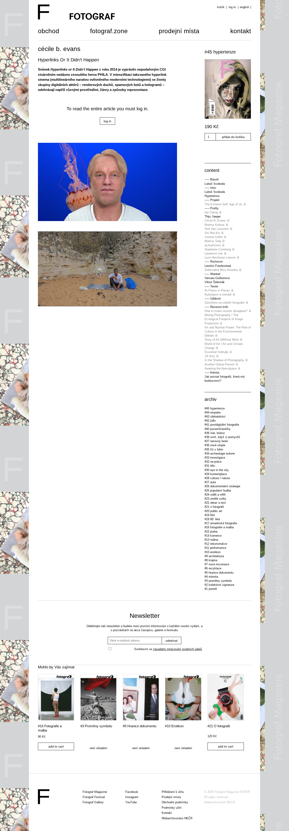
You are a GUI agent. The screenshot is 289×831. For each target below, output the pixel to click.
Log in (232, 7)
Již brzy (210, 356)
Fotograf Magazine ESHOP (232, 792)
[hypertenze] (228, 89)
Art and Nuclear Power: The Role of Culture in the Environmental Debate (228, 331)
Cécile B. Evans (215, 220)
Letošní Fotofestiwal (218, 266)
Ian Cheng (211, 212)
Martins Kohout (214, 224)
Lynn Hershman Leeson (220, 257)
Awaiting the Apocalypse (221, 368)
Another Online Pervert (219, 364)
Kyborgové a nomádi (218, 294)
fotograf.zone (109, 32)
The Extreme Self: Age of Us (223, 204)
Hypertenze (212, 196)
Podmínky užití (172, 807)
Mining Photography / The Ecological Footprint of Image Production (224, 319)
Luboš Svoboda (215, 183)
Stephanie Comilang (218, 249)
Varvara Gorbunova (217, 278)
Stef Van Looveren (217, 229)
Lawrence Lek (214, 253)
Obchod (48, 32)
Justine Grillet (214, 237)
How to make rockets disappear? (226, 311)
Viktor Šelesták (215, 282)
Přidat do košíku (233, 137)
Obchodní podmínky (175, 802)
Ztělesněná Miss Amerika (221, 270)
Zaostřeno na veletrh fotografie (225, 302)
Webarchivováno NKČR (177, 818)
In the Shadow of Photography (224, 360)
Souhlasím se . (168, 649)
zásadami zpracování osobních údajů (177, 649)
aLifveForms (213, 245)
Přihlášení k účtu (173, 792)
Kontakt (240, 32)
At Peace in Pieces (217, 290)
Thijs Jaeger (213, 216)
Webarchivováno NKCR (219, 802)
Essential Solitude (216, 352)
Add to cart (56, 746)
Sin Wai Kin (212, 233)
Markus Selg (213, 241)
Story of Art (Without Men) (222, 339)
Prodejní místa (179, 32)
